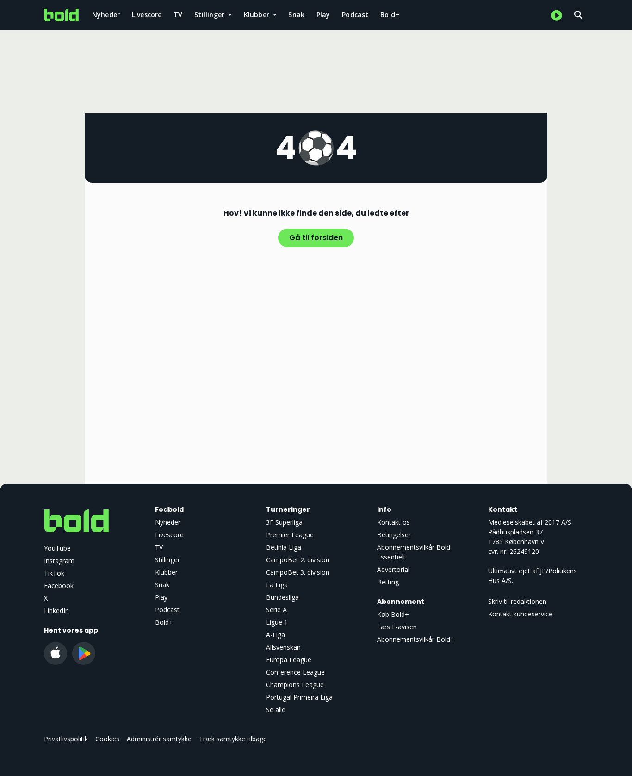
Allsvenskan (283, 647)
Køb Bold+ (393, 614)
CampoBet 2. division (297, 559)
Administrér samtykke (159, 738)
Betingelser (394, 534)
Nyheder (106, 14)
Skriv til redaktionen (517, 601)
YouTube (57, 548)
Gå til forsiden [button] (316, 237)
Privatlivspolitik (66, 738)
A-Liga (275, 634)
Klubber (166, 572)
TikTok (54, 573)
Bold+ (389, 14)
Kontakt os (393, 522)
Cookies (107, 738)
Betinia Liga (283, 547)
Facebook (59, 585)
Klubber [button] (258, 14)
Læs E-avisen (397, 626)
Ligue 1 (277, 622)
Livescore (147, 14)
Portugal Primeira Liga (299, 697)
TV (177, 14)
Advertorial (393, 569)
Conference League (295, 672)
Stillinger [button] (210, 14)
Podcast (355, 14)
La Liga (277, 584)
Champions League (295, 684)
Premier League (290, 534)
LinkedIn (56, 610)
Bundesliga (282, 597)
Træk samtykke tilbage (233, 738)
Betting (388, 581)
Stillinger (167, 559)
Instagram (59, 560)
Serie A (276, 609)
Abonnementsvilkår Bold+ (415, 639)
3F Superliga (284, 522)
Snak (296, 14)
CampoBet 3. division (297, 572)
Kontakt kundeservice (520, 613)
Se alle (275, 709)
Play (323, 14)
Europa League (288, 659)
